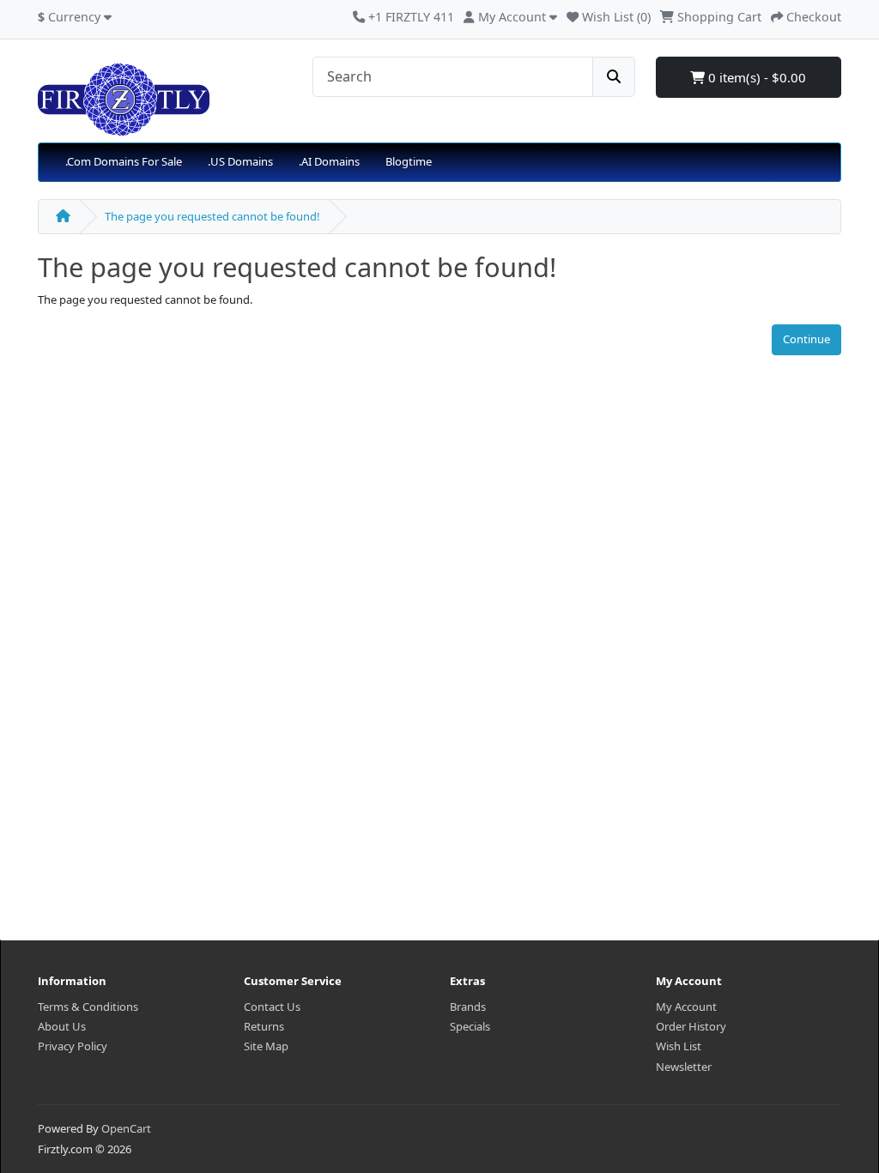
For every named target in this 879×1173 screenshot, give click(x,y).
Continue (806, 339)
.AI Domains (329, 161)
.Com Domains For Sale (123, 161)
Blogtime (408, 161)
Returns (264, 1026)
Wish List (678, 1046)
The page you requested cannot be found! (212, 216)
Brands (468, 1006)
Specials (470, 1026)
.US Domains (240, 161)
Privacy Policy (72, 1046)
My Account (686, 1006)
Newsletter (684, 1066)
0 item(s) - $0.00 (755, 77)
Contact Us (272, 1006)
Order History (691, 1026)
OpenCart (126, 1128)
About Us (62, 1026)
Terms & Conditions (88, 1006)
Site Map (266, 1046)
